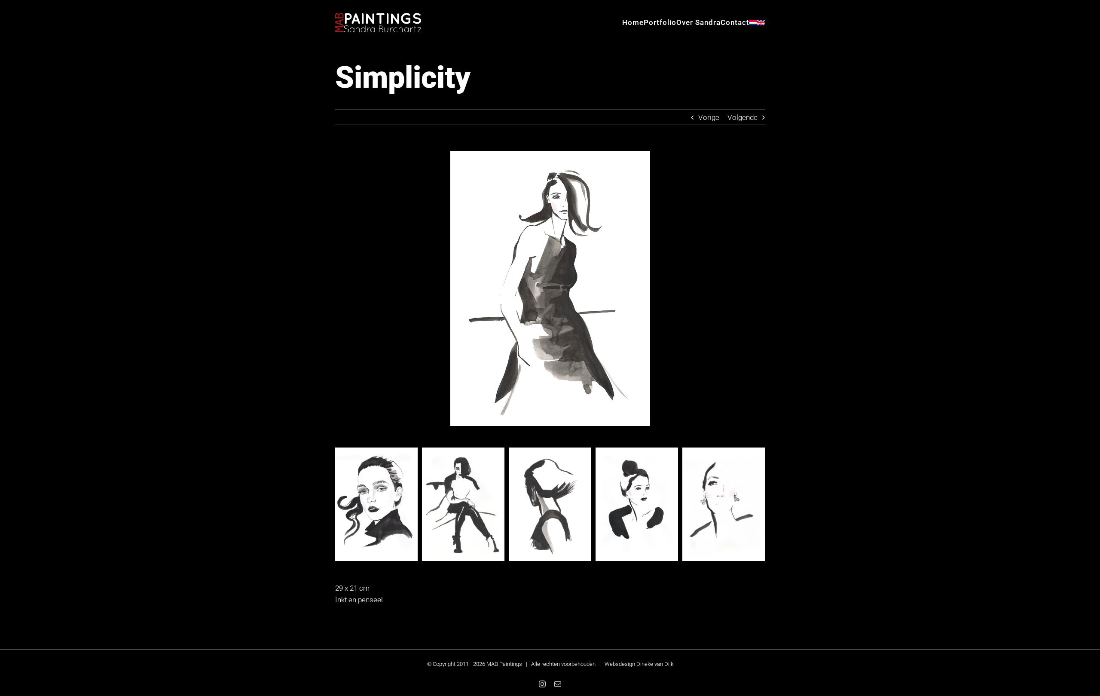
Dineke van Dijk (654, 664)
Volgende (742, 117)
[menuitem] (753, 22)
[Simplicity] (550, 154)
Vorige (708, 117)
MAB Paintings (504, 664)
